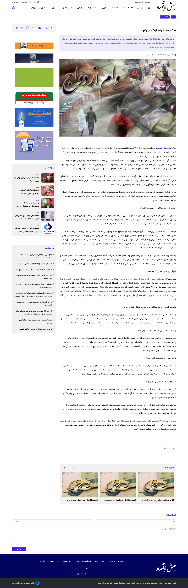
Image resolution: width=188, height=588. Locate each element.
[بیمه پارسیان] (34, 145)
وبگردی (32, 8)
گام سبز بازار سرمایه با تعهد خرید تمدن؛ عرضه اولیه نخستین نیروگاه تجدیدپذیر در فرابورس (34, 313)
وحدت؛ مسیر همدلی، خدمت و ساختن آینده (36, 329)
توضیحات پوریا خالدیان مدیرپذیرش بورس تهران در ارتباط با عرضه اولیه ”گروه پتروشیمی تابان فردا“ (26, 204)
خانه (173, 17)
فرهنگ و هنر (92, 8)
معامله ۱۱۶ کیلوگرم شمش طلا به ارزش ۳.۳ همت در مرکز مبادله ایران (34, 286)
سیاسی (140, 8)
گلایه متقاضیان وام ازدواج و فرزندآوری (158, 500)
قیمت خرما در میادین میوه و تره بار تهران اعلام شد (27, 179)
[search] (14, 8)
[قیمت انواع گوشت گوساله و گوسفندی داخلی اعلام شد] (47, 190)
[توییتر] (46, 28)
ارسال (19, 549)
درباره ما (24, 2)
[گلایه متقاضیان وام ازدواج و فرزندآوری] (156, 484)
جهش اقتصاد (162, 148)
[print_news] (27, 28)
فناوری (42, 8)
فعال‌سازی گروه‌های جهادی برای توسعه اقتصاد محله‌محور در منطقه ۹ (35, 256)
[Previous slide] (73, 468)
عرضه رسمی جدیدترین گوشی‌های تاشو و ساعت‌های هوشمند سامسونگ (27, 217)
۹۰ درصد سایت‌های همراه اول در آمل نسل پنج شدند (33, 269)
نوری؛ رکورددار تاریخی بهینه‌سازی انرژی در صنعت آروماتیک (34, 304)
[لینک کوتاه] (17, 28)
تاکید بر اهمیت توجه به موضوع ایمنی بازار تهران (34, 263)
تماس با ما (15, 2)
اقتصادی (129, 8)
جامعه (116, 8)
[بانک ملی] (34, 42)
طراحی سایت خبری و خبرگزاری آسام (23, 583)
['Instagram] (34, 2)
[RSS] (30, 2)
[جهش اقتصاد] (165, 6)
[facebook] (52, 28)
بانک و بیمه (165, 17)
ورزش (80, 8)
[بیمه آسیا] (34, 58)
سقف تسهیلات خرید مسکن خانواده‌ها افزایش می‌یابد (35, 322)
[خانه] (149, 8)
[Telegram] (37, 2)
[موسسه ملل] (34, 117)
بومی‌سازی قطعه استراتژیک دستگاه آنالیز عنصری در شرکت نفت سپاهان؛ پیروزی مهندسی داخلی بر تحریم (33, 295)
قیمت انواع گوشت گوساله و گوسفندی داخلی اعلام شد (29, 192)
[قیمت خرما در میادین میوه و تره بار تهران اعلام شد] (47, 178)
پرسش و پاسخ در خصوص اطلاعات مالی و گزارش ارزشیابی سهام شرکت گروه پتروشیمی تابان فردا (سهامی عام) (27, 230)
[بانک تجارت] (34, 77)
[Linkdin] (39, 28)
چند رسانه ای (67, 8)
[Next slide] (65, 468)
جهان (104, 8)
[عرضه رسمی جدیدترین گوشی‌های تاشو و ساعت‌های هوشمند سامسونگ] (47, 216)
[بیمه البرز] (34, 97)
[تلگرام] (33, 28)
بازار (54, 8)
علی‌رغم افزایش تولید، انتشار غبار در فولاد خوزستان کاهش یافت (34, 277)
